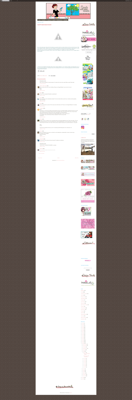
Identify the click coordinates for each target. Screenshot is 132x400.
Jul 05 (85, 365)
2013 (83, 337)
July (83, 351)
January (84, 375)
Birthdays (82, 290)
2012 (83, 338)
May (84, 370)
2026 (83, 323)
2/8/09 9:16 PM (42, 141)
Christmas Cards (83, 293)
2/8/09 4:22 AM (42, 136)
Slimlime (82, 312)
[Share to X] (52, 75)
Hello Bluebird (83, 298)
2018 (83, 330)
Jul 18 (85, 362)
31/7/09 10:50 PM (43, 83)
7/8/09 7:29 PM (42, 146)
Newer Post (40, 157)
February (84, 374)
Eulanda (41, 148)
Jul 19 (85, 361)
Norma (41, 119)
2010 (83, 341)
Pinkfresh (82, 306)
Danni (41, 92)
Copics (82, 295)
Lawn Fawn (83, 301)
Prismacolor (83, 309)
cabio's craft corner (43, 85)
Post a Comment (41, 153)
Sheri (41, 103)
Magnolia (41, 75)
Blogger (70, 392)
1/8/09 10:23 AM (42, 101)
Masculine (82, 303)
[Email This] (51, 75)
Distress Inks (83, 296)
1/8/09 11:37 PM (42, 128)
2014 (83, 335)
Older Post (76, 157)
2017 (83, 331)
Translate (88, 114)
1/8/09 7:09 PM (42, 106)
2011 (83, 340)
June (84, 368)
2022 (83, 324)
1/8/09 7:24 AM (42, 95)
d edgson (41, 108)
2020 (83, 327)
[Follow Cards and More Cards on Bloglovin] (88, 261)
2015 (83, 334)
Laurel (41, 97)
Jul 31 (85, 352)
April (84, 371)
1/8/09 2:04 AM (42, 90)
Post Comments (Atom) (60, 160)
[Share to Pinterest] (54, 75)
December (85, 344)
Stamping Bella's (83, 314)
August (84, 349)
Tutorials (82, 315)
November (85, 345)
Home (58, 157)
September (85, 348)
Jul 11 (85, 364)
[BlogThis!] (51, 75)
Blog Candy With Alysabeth (86, 356)
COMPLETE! (83, 137)
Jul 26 (85, 358)
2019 (83, 328)
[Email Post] (49, 75)
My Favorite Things (84, 304)
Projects (82, 311)
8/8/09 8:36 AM (42, 151)
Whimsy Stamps (83, 317)
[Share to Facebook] (53, 75)
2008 (83, 377)
